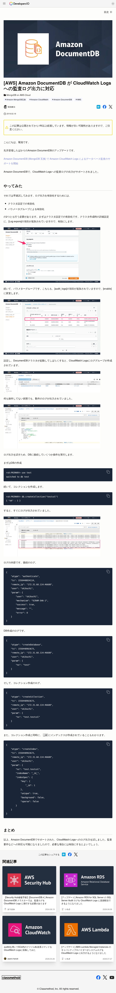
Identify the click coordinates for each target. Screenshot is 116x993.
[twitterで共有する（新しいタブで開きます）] (110, 107)
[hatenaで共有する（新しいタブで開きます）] (98, 107)
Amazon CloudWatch (39, 99)
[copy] (108, 472)
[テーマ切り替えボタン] (113, 3)
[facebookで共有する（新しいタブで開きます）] (104, 107)
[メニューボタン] (4, 4)
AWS (79, 99)
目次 (106, 12)
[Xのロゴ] (105, 977)
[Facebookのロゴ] (98, 977)
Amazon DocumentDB (63, 99)
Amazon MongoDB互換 (16, 99)
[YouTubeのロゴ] (112, 977)
